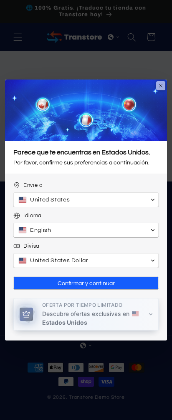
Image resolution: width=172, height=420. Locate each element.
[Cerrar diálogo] (160, 85)
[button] (86, 199)
